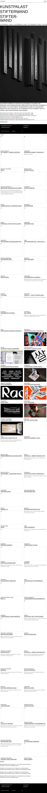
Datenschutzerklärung (4, 790)
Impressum (13, 790)
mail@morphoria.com (6, 125)
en (22, 790)
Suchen (44, 134)
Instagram (26, 125)
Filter (2, 134)
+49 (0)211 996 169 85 (5, 127)
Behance (26, 127)
